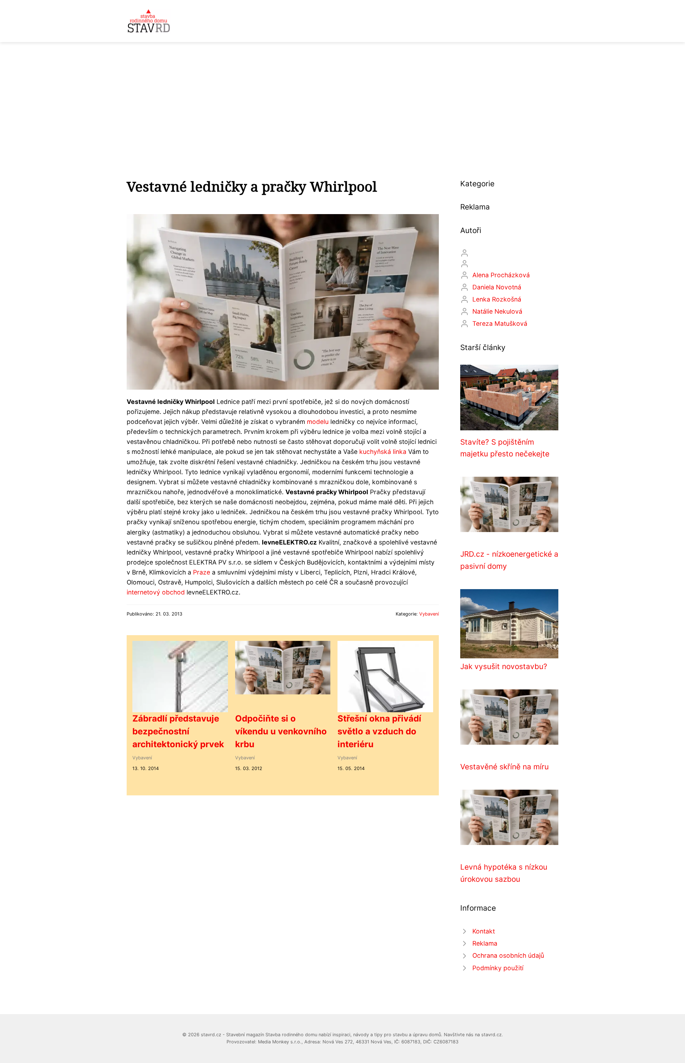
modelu (318, 421)
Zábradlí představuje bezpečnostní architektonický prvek (178, 731)
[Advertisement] (342, 96)
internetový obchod (156, 592)
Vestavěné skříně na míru (504, 766)
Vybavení (429, 614)
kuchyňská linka (382, 451)
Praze (201, 572)
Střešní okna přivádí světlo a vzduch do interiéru (379, 731)
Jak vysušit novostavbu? (503, 666)
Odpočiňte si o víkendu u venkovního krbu (281, 731)
